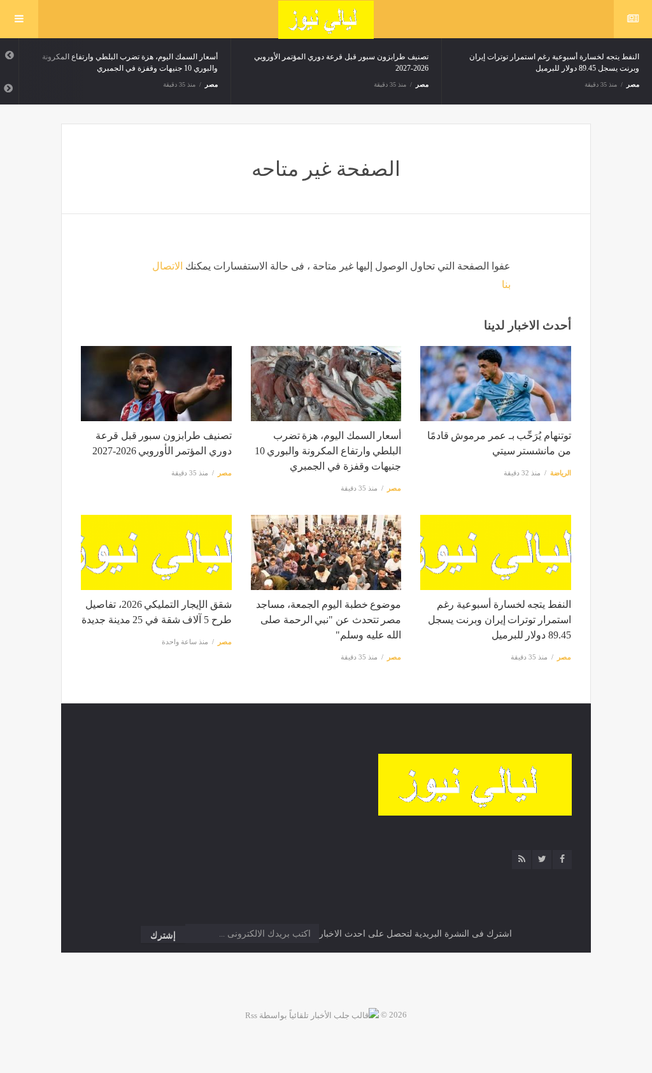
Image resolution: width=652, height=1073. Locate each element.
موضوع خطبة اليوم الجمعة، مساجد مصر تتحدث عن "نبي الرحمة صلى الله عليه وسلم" (329, 619)
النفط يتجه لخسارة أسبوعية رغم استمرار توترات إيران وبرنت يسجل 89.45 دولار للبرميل (499, 619)
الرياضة (560, 473)
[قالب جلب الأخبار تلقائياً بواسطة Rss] (312, 1014)
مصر (211, 84)
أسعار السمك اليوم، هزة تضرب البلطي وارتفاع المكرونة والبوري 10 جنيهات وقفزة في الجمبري (328, 451)
